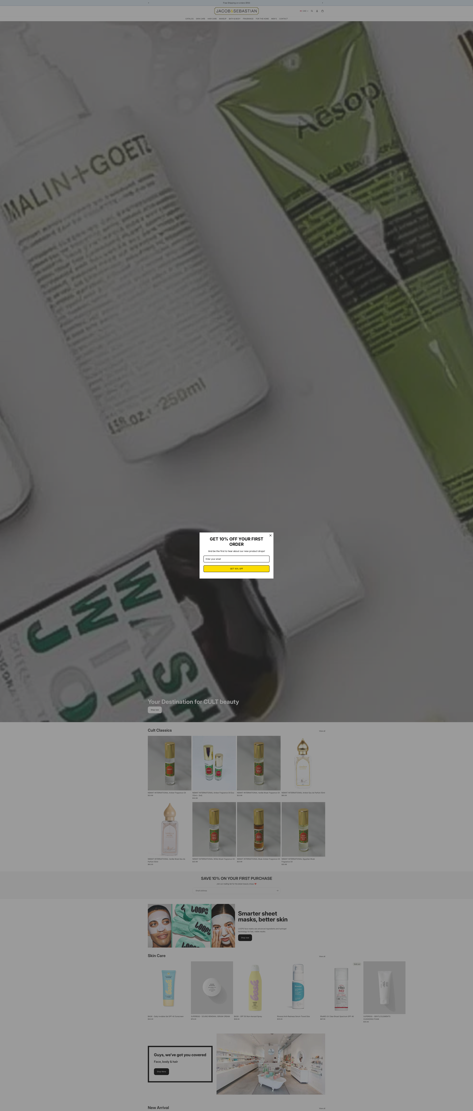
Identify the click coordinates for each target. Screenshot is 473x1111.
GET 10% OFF (236, 568)
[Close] (270, 535)
